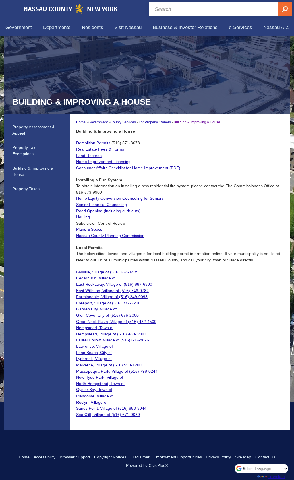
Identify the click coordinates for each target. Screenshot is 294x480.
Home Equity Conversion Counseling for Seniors (120, 198)
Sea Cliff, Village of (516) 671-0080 (108, 414)
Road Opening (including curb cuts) (108, 211)
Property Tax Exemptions (23, 150)
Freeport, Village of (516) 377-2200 (108, 303)
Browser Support (75, 457)
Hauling (83, 217)
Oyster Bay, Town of (94, 389)
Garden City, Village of (96, 309)
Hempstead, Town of (94, 327)
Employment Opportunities (178, 457)
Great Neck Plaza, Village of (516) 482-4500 (116, 321)
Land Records (89, 155)
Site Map (243, 457)
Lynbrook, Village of (94, 358)
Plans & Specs (89, 229)
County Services (123, 122)
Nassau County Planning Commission (110, 235)
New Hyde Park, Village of (99, 377)
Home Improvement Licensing (103, 161)
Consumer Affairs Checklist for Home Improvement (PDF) (128, 168)
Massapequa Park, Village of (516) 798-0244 (117, 371)
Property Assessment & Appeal (33, 130)
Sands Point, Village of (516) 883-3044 (111, 408)
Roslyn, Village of (91, 402)
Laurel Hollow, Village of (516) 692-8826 (112, 340)
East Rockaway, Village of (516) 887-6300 (114, 284)
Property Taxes (26, 188)
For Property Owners (155, 122)
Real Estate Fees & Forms (100, 149)
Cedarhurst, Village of (95, 278)
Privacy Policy (218, 457)
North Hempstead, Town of (100, 383)
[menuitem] (19, 27)
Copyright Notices (110, 457)
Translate (276, 476)
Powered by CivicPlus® (147, 465)
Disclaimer (140, 457)
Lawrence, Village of (94, 346)
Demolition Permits (93, 143)
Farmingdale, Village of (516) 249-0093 (112, 296)
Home (81, 122)
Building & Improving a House (197, 122)
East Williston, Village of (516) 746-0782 (112, 290)
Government (98, 122)
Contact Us (265, 457)
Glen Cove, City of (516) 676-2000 (107, 315)
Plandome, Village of (94, 396)
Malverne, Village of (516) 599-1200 (109, 365)
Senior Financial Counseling (101, 204)
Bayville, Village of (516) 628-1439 (107, 272)
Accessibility (44, 457)
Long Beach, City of (94, 352)
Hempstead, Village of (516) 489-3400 (111, 334)
